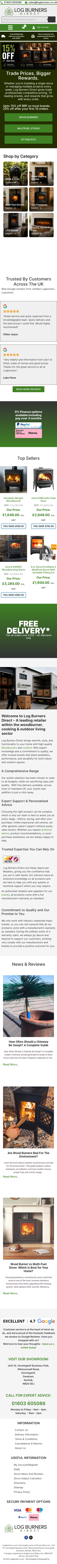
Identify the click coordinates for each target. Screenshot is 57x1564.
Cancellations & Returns (28, 1443)
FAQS (17, 1469)
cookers (27, 747)
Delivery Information (26, 1434)
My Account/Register (26, 1464)
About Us (20, 1448)
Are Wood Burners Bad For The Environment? (28, 1154)
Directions (20, 1482)
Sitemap (18, 1487)
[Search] (51, 19)
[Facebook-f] (26, 1537)
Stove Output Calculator (28, 1478)
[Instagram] (31, 1537)
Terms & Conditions (26, 1439)
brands (5, 894)
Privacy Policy (22, 1491)
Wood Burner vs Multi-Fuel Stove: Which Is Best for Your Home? (28, 1267)
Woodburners (9, 747)
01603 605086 (28, 1403)
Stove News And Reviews (28, 1473)
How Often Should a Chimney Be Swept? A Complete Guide (28, 1043)
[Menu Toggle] (10, 27)
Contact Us (21, 1429)
